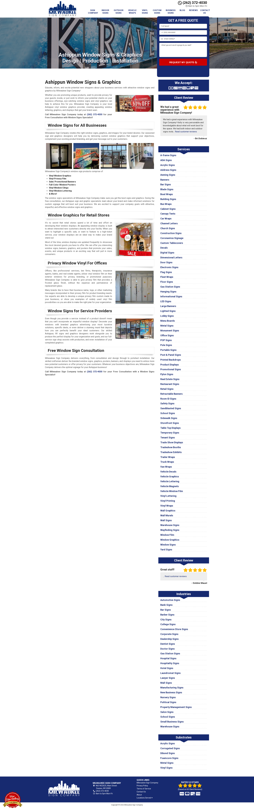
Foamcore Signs (169, 758)
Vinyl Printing (167, 500)
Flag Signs (166, 272)
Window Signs (168, 544)
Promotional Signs (170, 369)
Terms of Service (144, 789)
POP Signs (166, 340)
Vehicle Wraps (132, 11)
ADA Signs (166, 160)
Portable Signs (168, 350)
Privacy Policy (142, 786)
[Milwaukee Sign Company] (64, 788)
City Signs (165, 619)
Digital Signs (167, 252)
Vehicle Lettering (169, 481)
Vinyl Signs (145, 11)
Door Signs (166, 262)
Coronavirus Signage (171, 238)
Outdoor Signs (118, 11)
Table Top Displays (170, 427)
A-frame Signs (168, 155)
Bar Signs (165, 184)
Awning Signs (167, 174)
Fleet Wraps (166, 277)
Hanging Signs (168, 291)
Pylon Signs (166, 374)
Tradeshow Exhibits (171, 452)
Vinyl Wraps (166, 505)
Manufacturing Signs (171, 687)
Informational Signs (171, 296)
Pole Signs (166, 345)
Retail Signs (166, 389)
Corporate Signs (169, 634)
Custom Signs (157, 11)
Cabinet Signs (168, 209)
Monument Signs (169, 330)
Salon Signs (166, 712)
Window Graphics (169, 539)
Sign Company (93, 11)
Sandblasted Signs (170, 408)
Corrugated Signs (170, 748)
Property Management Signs (176, 707)
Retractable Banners (171, 393)
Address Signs (168, 170)
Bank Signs (166, 604)
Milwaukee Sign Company (147, 783)
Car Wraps (165, 218)
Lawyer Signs (167, 678)
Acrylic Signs (167, 165)
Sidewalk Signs (168, 418)
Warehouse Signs (169, 525)
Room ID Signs (168, 398)
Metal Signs (166, 325)
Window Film (167, 534)
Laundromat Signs (170, 673)
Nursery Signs (168, 697)
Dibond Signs (167, 753)
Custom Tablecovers (171, 243)
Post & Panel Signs (170, 354)
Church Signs (167, 228)
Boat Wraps (166, 194)
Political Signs (168, 702)
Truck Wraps (167, 461)
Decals (164, 247)
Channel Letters (169, 223)
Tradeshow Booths (170, 447)
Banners (164, 179)
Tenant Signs (167, 437)
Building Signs (168, 199)
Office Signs (167, 335)
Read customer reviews (186, 131)
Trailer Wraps (167, 457)
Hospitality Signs (169, 663)
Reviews (193, 10)
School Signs (167, 413)
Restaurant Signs (169, 384)
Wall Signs (166, 520)
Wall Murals (166, 515)
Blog (182, 10)
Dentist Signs (167, 643)
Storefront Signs (169, 423)
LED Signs (165, 301)
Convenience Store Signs (174, 629)
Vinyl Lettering (168, 496)
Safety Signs (167, 403)
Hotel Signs (166, 668)
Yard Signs (166, 549)
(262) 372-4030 (194, 3)
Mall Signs (166, 682)
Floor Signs (166, 281)
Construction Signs (171, 233)
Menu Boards (167, 320)
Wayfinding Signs (169, 530)
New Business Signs (171, 692)
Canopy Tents (167, 213)
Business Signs (171, 11)
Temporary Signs (169, 432)
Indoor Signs (105, 11)
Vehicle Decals (168, 471)
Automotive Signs (170, 600)
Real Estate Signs (169, 379)
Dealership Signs (169, 639)
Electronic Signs (169, 267)
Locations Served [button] (144, 798)
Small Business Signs (172, 721)
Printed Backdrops (170, 359)
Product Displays (169, 364)
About (139, 795)
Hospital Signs (168, 658)
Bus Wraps (166, 204)
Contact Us (205, 11)
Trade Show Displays (171, 442)
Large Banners (168, 306)
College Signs (168, 624)
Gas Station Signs (170, 286)
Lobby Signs (167, 315)
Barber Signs (167, 614)
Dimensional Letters (171, 257)
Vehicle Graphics (169, 476)
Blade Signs (166, 189)
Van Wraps (166, 466)
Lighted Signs (168, 311)
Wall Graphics (167, 510)
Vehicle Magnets (169, 486)
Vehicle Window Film (171, 491)
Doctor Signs (167, 648)
